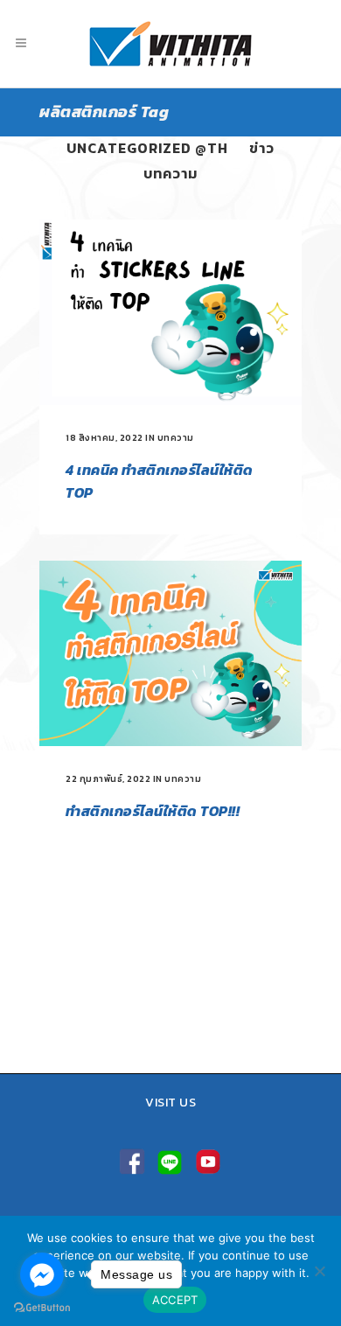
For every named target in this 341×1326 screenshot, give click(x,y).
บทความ (175, 437)
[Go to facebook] (42, 1274)
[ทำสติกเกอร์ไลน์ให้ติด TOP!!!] (170, 653)
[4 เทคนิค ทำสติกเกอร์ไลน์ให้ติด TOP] (170, 312)
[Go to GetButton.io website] (42, 1308)
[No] (319, 1271)
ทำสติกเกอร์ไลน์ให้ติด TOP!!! (153, 810)
